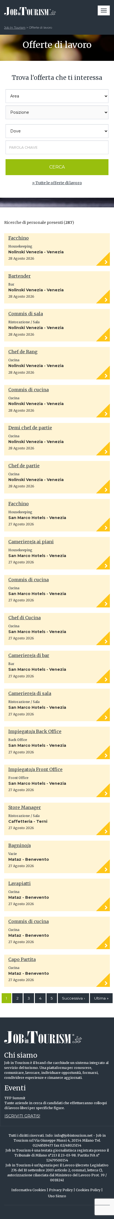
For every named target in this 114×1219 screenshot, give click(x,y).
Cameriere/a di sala (29, 693)
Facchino (18, 238)
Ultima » (101, 998)
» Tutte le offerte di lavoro (57, 182)
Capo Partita (22, 959)
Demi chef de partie (30, 427)
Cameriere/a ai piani (31, 541)
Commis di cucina (28, 389)
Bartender (19, 276)
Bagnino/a (19, 845)
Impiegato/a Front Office (35, 769)
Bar (11, 284)
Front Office (18, 778)
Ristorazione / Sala (24, 322)
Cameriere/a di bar (28, 655)
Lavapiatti (19, 883)
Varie (12, 854)
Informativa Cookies (29, 1190)
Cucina (13, 360)
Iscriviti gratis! (22, 1116)
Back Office (17, 740)
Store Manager (24, 807)
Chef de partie (24, 465)
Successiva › (73, 998)
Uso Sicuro (57, 1196)
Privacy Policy (62, 1190)
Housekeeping (20, 246)
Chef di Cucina (24, 617)
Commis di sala (25, 313)
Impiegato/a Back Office (34, 731)
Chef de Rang (22, 351)
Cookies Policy (89, 1190)
